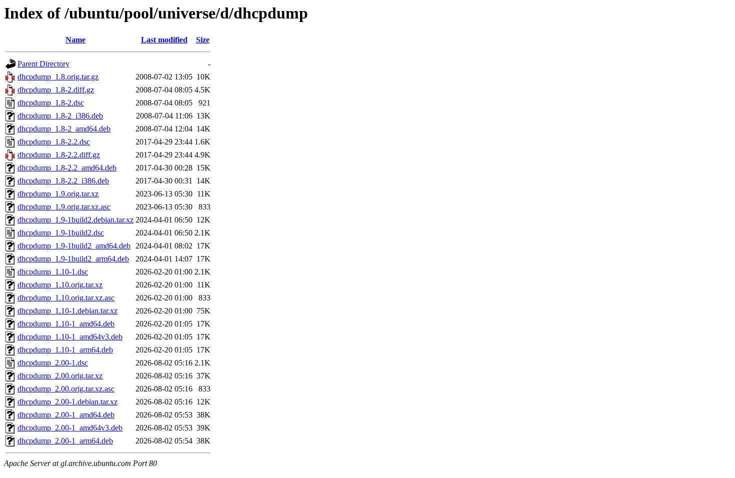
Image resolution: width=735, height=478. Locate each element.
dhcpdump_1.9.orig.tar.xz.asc (64, 206)
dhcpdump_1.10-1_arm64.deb (65, 350)
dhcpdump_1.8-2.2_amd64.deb (67, 168)
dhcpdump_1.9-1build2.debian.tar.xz (76, 220)
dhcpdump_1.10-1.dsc (53, 272)
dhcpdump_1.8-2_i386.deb (60, 116)
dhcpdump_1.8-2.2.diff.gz (59, 154)
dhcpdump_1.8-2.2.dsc (54, 142)
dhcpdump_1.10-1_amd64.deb (66, 324)
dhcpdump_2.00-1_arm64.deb (65, 440)
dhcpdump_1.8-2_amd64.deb (64, 128)
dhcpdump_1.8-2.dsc (51, 102)
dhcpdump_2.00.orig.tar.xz (60, 376)
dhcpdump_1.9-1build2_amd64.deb (74, 246)
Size (203, 40)
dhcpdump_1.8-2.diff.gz (56, 90)
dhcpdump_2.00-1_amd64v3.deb (70, 428)
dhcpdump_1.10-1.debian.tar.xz (68, 310)
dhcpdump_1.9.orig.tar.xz (58, 194)
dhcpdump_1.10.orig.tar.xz (60, 284)
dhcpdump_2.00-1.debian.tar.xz (68, 402)
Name (76, 40)
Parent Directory (44, 64)
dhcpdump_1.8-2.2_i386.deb (63, 180)
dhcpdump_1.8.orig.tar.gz (58, 76)
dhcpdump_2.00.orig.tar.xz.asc (66, 388)
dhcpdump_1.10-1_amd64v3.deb (70, 336)
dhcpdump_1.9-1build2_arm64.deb (73, 258)
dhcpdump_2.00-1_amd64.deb (66, 414)
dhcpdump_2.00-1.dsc (53, 362)
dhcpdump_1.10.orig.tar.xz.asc (66, 298)
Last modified (164, 40)
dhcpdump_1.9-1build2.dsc (61, 232)
